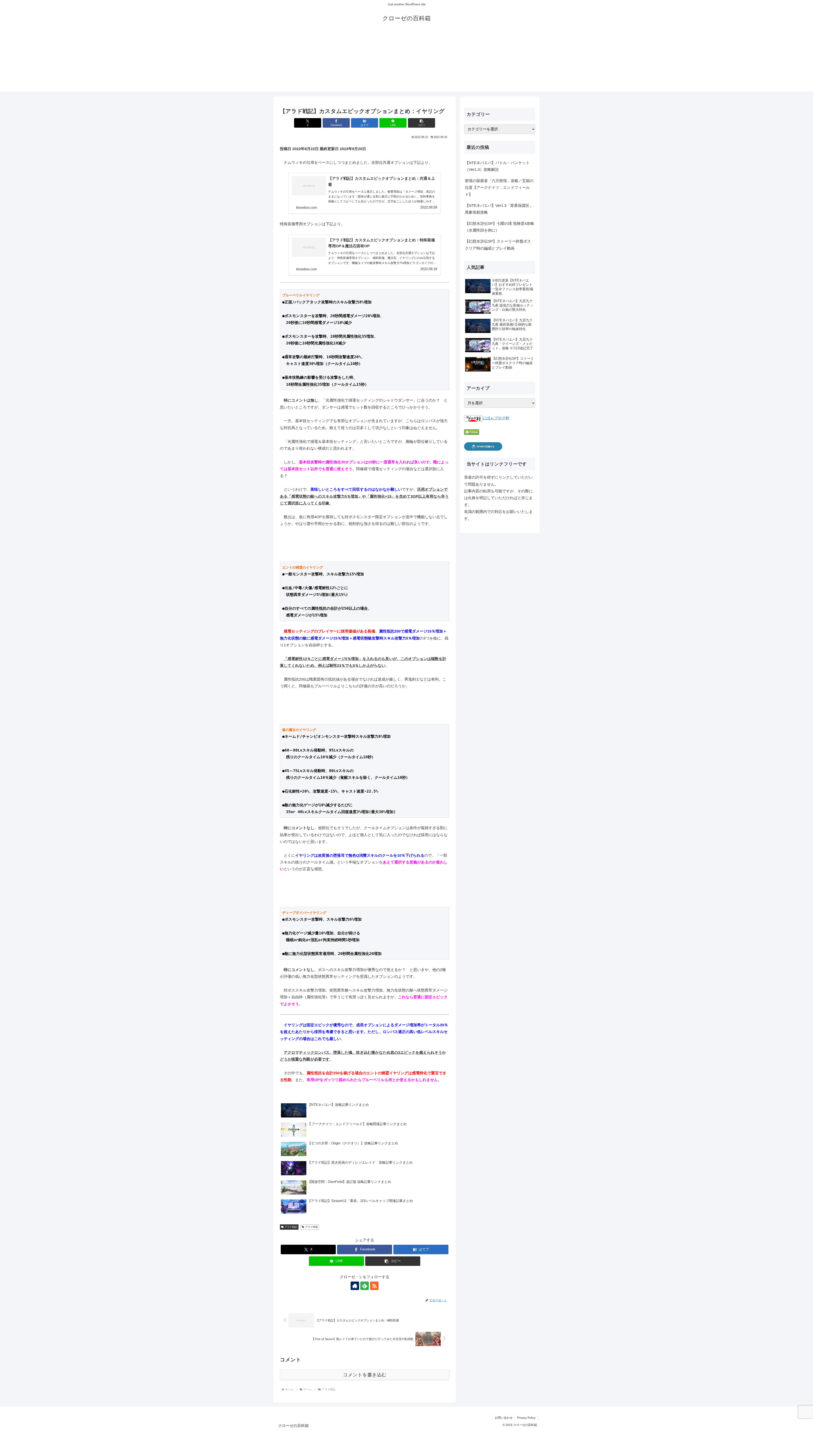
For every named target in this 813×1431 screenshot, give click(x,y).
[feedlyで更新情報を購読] (364, 1286)
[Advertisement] (406, 61)
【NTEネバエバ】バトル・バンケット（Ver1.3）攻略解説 (497, 166)
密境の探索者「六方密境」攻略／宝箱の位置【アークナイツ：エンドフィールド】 (499, 188)
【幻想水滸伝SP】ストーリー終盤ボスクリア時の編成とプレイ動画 (498, 244)
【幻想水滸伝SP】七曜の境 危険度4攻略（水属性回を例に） (499, 226)
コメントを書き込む (364, 1374)
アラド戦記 (291, 1226)
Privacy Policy (526, 1417)
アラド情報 (311, 1226)
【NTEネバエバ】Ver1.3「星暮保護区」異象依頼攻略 (499, 208)
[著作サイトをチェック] (355, 1286)
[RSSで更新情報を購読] (374, 1286)
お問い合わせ (504, 1417)
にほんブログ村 (496, 418)
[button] (421, 123)
